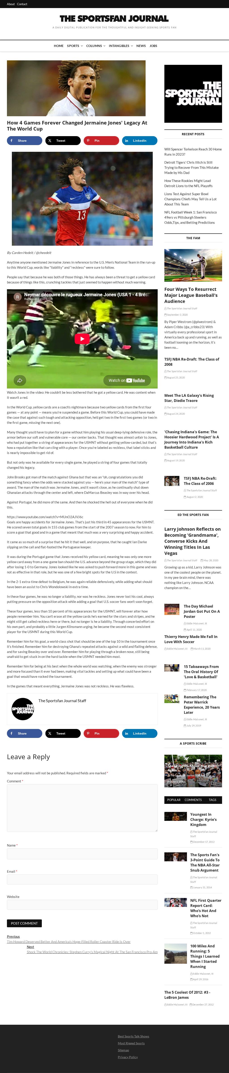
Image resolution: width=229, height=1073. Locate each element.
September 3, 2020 (177, 314)
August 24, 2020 (176, 413)
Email (12, 871)
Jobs (153, 46)
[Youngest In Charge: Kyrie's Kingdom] (175, 814)
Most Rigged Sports (131, 1043)
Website (13, 897)
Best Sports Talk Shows (133, 1036)
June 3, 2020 (177, 781)
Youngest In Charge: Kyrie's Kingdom (203, 819)
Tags (212, 800)
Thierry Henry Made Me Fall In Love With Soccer (191, 639)
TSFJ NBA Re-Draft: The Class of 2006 (200, 481)
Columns (94, 46)
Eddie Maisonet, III (196, 623)
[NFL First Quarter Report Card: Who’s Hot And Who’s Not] (175, 900)
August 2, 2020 (194, 496)
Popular (173, 800)
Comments (193, 800)
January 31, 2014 (202, 887)
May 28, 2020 (210, 560)
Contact (22, 4)
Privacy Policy (128, 1057)
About (11, 4)
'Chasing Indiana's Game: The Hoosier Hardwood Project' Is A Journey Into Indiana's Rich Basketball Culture (191, 439)
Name (12, 845)
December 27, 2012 (203, 1004)
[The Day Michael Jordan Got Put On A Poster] (172, 609)
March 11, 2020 (201, 648)
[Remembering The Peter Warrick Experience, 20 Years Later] (172, 699)
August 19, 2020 (176, 460)
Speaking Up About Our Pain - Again (192, 768)
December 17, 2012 (203, 841)
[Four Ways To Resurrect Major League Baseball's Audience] (193, 265)
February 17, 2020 (196, 690)
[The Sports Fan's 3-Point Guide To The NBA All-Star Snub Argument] (175, 855)
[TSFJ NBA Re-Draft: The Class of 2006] (172, 481)
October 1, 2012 (202, 932)
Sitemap (123, 1050)
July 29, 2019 (193, 725)
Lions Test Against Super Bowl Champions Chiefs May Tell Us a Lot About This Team (190, 199)
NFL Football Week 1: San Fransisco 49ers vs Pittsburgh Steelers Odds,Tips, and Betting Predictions (190, 217)
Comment (15, 781)
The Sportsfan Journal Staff (181, 308)
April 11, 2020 (194, 629)
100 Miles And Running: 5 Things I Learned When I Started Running (205, 956)
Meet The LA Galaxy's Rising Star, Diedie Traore (189, 398)
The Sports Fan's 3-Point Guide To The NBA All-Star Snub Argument (205, 862)
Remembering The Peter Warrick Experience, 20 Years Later (202, 705)
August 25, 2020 (176, 377)
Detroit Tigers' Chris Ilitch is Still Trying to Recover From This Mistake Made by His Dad (191, 167)
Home (59, 46)
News (141, 46)
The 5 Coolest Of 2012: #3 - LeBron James (187, 995)
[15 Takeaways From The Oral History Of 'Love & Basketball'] (172, 668)
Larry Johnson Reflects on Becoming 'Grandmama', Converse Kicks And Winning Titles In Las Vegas (192, 541)
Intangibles (119, 46)
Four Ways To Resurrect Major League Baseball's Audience (191, 295)
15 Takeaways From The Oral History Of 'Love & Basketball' (201, 671)
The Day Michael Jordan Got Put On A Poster (202, 611)
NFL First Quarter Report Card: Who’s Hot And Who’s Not (205, 908)
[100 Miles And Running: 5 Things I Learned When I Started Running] (175, 946)
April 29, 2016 (200, 979)
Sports (73, 46)
